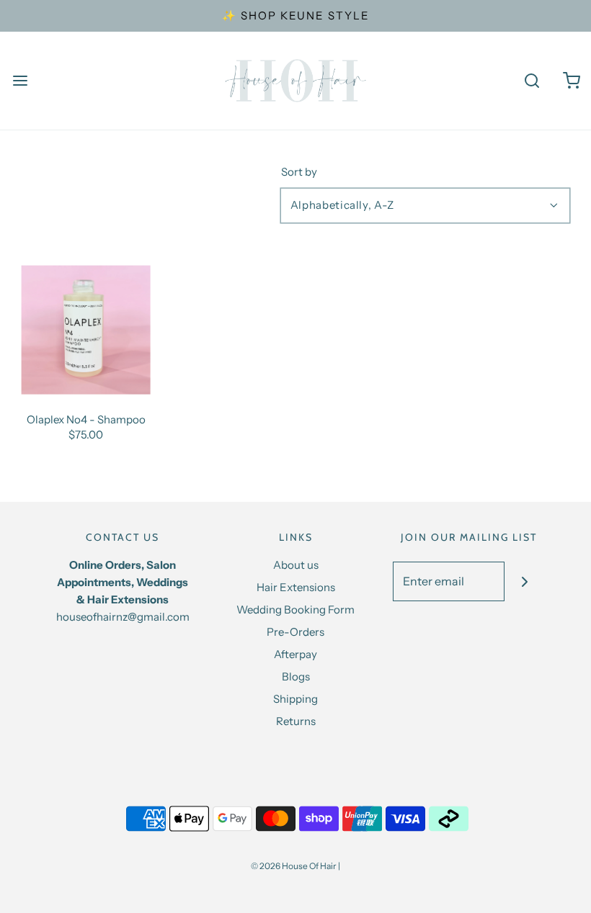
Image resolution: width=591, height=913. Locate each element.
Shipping (295, 699)
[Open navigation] (20, 81)
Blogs (296, 676)
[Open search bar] (531, 81)
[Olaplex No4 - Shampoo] (86, 330)
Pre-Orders (295, 632)
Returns (296, 721)
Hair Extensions (296, 587)
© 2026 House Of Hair (294, 865)
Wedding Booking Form (295, 609)
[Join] (524, 581)
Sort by (299, 171)
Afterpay (295, 654)
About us (296, 565)
